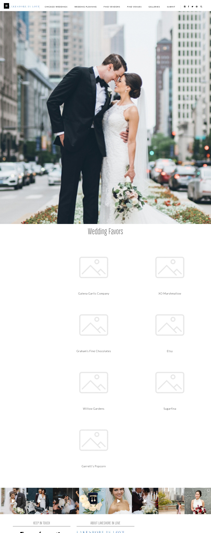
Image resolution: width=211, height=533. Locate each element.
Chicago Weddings (56, 6)
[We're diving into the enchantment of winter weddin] (198, 501)
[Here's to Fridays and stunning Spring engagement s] (171, 501)
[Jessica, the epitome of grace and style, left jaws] (119, 501)
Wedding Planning (85, 6)
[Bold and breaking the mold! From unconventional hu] (39, 501)
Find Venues (134, 6)
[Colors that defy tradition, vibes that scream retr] (145, 501)
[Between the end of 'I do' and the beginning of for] (66, 501)
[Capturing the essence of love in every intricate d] (92, 501)
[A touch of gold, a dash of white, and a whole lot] (13, 501)
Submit (171, 6)
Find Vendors (112, 6)
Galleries (154, 6)
